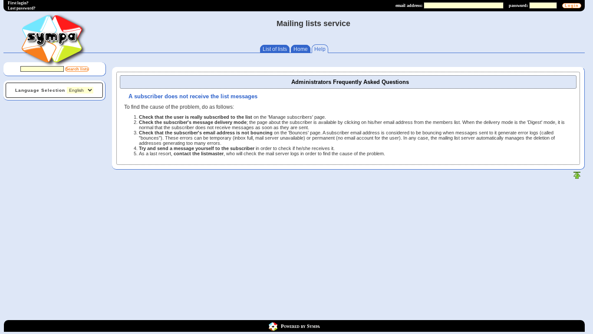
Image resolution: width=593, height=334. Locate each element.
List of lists (275, 49)
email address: (408, 5)
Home (300, 49)
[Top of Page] (576, 177)
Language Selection (40, 90)
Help (320, 49)
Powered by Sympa (300, 326)
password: (518, 5)
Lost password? (22, 8)
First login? (18, 3)
